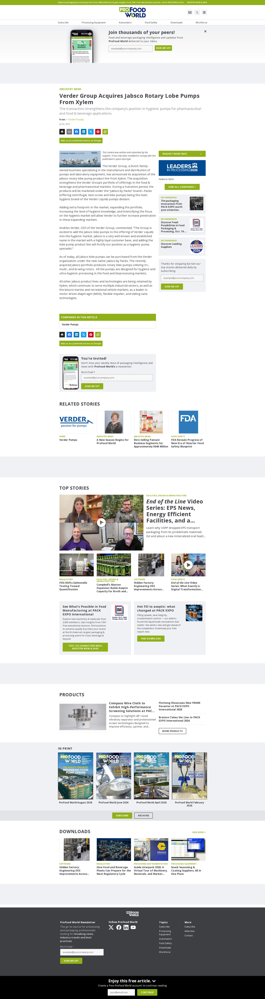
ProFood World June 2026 (114, 802)
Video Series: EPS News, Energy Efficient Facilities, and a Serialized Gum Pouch (174, 511)
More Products (172, 731)
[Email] (69, 131)
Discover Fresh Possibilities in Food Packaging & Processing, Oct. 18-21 (173, 227)
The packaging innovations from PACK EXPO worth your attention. (171, 205)
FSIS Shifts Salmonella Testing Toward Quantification (73, 586)
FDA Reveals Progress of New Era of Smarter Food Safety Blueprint (187, 443)
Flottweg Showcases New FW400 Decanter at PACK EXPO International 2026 (179, 706)
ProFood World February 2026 (189, 804)
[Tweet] (91, 131)
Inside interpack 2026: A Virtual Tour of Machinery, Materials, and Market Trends (151, 871)
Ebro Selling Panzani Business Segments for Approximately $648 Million (151, 443)
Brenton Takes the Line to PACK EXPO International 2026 (179, 719)
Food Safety (178, 436)
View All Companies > (182, 186)
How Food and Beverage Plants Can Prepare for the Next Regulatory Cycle (114, 870)
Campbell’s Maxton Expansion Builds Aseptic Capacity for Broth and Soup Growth (112, 588)
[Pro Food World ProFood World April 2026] (151, 775)
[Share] (76, 131)
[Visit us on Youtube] (133, 927)
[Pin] (98, 131)
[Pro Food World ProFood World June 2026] (113, 775)
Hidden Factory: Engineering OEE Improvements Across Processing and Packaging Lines (150, 586)
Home (62, 436)
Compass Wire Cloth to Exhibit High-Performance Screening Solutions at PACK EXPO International (131, 707)
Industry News (70, 89)
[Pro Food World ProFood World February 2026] (189, 775)
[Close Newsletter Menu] (205, 31)
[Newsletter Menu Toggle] (190, 12)
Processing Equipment (184, 863)
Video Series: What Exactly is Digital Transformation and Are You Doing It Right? (186, 586)
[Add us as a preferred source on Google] (105, 131)
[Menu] (204, 12)
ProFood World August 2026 (75, 802)
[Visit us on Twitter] (111, 927)
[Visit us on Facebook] (118, 927)
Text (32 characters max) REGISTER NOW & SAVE (85, 647)
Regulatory (66, 579)
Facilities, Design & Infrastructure (166, 495)
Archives (143, 815)
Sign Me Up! (163, 48)
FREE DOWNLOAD (151, 638)
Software (139, 579)
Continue (147, 992)
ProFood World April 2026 (151, 802)
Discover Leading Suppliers (171, 245)
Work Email (88, 372)
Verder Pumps (76, 119)
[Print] (62, 131)
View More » (199, 832)
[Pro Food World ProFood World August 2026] (75, 775)
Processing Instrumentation (151, 863)
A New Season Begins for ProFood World (113, 441)
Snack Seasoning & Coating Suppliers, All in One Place (186, 870)
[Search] (197, 12)
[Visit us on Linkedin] (126, 927)
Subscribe (122, 815)
